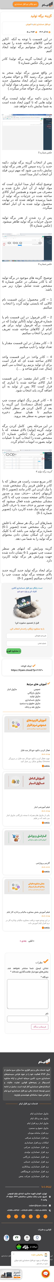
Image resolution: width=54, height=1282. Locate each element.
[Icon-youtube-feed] (16, 1216)
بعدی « (23, 941)
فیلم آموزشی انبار (42, 807)
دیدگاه (44, 977)
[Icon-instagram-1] (45, 1216)
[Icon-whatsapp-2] (31, 1216)
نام (47, 1014)
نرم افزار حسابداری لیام (41, 24)
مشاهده (47, 766)
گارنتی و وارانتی (43, 863)
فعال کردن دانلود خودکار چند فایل (35, 750)
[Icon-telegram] (23, 1216)
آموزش (28, 24)
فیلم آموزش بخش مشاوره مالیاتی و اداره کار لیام (28, 912)
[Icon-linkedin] (38, 1216)
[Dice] (9, 1216)
